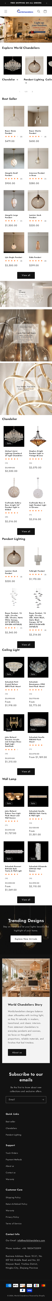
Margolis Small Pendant (11, 174)
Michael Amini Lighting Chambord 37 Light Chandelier (13, 453)
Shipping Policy (13, 1197)
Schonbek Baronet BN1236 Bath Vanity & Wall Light (13, 868)
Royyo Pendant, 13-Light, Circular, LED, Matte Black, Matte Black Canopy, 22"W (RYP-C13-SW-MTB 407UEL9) (37, 620)
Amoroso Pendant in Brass (37, 174)
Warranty (10, 1179)
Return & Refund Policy (16, 1204)
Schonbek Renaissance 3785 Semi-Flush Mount (37, 684)
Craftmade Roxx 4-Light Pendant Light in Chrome (37, 505)
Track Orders (12, 1153)
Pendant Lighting (34, 79)
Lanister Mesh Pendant (35, 216)
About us (17, 1052)
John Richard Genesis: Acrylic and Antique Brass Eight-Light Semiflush (13, 742)
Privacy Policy (12, 1217)
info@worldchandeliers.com (31, 1240)
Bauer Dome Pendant (10, 132)
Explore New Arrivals (26, 938)
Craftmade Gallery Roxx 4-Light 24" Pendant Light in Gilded (13, 506)
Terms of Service (14, 1223)
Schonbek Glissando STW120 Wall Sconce (38, 868)
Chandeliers (11, 1128)
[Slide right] (32, 91)
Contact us (11, 1172)
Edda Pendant (35, 257)
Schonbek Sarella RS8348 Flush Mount (36, 739)
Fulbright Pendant (37, 571)
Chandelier (8, 79)
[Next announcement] (46, 3)
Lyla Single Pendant (13, 257)
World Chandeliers (21, 1295)
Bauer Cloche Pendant (35, 132)
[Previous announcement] (5, 3)
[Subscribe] (43, 1099)
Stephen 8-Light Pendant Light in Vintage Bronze (36, 453)
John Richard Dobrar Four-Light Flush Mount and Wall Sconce (13, 814)
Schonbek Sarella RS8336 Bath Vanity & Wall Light (38, 813)
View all (26, 275)
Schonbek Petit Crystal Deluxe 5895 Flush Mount (13, 684)
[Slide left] (19, 91)
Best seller (10, 1121)
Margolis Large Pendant (11, 216)
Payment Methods (14, 1159)
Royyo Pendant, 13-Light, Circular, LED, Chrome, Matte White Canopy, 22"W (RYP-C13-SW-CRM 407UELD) (14, 619)
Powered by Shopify (37, 1295)
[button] (6, 11)
